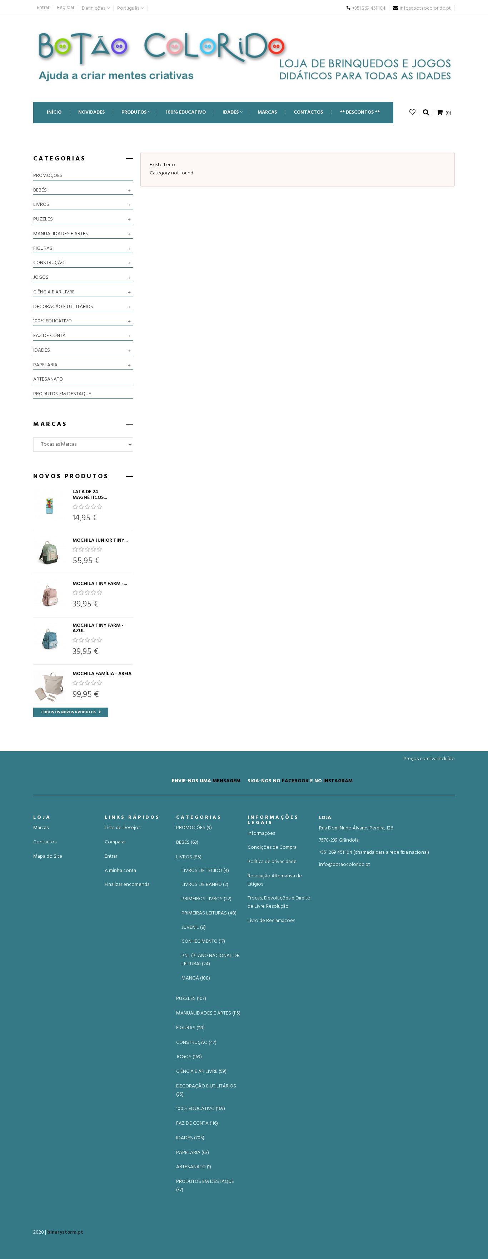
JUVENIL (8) (193, 927)
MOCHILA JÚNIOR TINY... (100, 540)
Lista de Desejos (122, 828)
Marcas (41, 828)
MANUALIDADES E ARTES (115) (208, 1013)
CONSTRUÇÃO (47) (196, 1043)
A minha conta (120, 871)
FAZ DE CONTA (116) (197, 1123)
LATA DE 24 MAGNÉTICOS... (90, 494)
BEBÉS (40, 190)
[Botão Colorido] (244, 56)
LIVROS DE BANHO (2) (204, 885)
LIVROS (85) (188, 857)
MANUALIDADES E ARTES (60, 234)
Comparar (115, 842)
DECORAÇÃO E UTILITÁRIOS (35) (206, 1090)
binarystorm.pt (65, 1232)
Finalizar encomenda (127, 885)
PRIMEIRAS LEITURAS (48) (208, 913)
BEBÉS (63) (187, 843)
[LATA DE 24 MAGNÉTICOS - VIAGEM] (49, 505)
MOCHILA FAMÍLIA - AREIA (102, 673)
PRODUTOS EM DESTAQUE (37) (205, 1186)
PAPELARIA (45, 365)
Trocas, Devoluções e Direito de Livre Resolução (279, 902)
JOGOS (41, 278)
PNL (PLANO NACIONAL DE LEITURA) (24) (210, 960)
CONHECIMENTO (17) (203, 941)
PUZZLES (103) (191, 999)
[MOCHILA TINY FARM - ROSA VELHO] (49, 596)
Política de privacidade (272, 862)
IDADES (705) (190, 1138)
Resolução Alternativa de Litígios (275, 880)
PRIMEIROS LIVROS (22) (206, 899)
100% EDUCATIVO (52, 321)
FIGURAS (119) (190, 1028)
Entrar (43, 8)
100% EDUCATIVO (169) (200, 1109)
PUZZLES (43, 219)
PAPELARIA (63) (192, 1153)
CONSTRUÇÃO (49, 263)
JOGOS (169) (189, 1057)
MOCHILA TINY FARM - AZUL (98, 628)
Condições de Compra (272, 847)
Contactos (44, 842)
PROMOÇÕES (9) (194, 828)
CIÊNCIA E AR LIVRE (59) (201, 1072)
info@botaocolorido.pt (344, 865)
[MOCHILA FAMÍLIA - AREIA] (49, 686)
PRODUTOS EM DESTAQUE (62, 394)
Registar (65, 8)
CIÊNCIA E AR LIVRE (54, 292)
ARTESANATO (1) (193, 1167)
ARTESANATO (48, 379)
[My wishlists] (412, 112)
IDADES (41, 351)
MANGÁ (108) (195, 978)
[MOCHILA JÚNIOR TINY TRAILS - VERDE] (49, 552)
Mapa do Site (47, 856)
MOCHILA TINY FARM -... (100, 583)
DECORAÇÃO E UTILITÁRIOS (63, 307)
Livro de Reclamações (271, 921)
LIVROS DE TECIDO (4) (205, 871)
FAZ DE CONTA (49, 336)
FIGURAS (43, 249)
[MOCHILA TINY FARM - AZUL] (49, 639)
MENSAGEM (226, 781)
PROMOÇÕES (48, 176)
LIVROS (41, 205)
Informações (261, 833)
